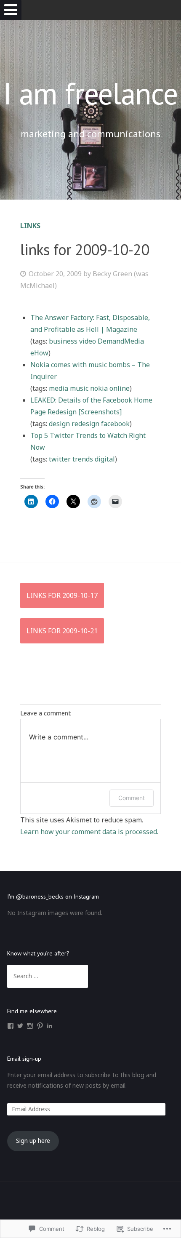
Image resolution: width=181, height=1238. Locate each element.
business (63, 341)
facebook (115, 423)
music (79, 388)
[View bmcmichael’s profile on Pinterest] (40, 1025)
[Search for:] (47, 976)
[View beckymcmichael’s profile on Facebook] (10, 1025)
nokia (99, 388)
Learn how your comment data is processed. (89, 831)
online (119, 388)
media (58, 388)
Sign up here (33, 1141)
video (87, 341)
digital (105, 459)
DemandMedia (121, 341)
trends (82, 459)
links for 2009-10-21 (62, 630)
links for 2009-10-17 (62, 595)
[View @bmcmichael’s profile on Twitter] (20, 1025)
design (59, 423)
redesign (85, 423)
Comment (131, 797)
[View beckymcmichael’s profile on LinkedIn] (49, 1025)
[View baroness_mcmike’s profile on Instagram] (30, 1025)
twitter (60, 459)
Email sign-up (24, 1058)
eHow (39, 353)
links (30, 225)
